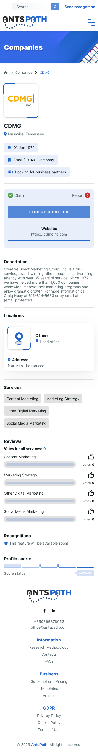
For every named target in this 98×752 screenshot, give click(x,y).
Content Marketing (22, 398)
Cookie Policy (49, 722)
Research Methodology (49, 647)
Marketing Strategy (62, 398)
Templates (49, 688)
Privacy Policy (49, 715)
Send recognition (80, 6)
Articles (49, 695)
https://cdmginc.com (49, 234)
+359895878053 (49, 621)
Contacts (49, 654)
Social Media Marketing (27, 423)
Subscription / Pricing (49, 681)
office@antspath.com (49, 627)
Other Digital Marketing (26, 411)
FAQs (49, 661)
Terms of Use (49, 729)
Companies (23, 72)
